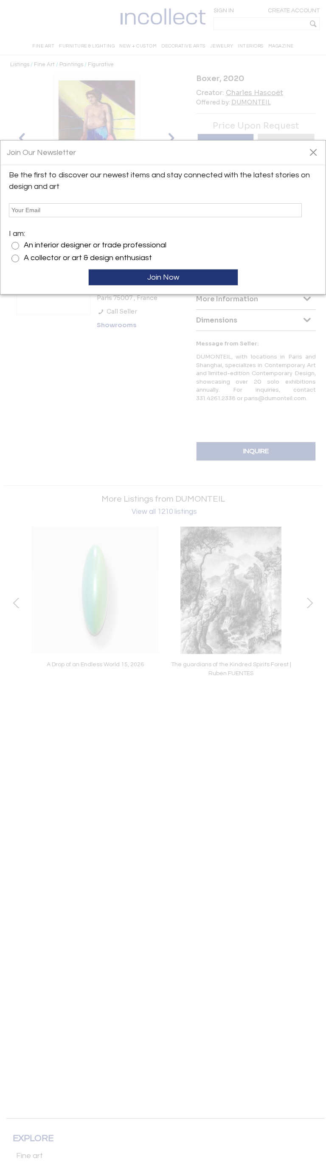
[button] (313, 152)
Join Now (163, 277)
